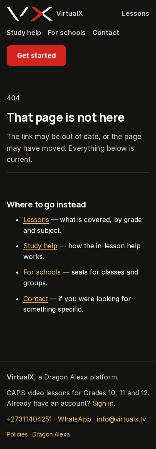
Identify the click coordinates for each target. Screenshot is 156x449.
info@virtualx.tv (121, 419)
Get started (36, 55)
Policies (17, 434)
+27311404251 (29, 419)
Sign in (103, 403)
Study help (24, 32)
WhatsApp (74, 419)
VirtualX (69, 13)
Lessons (135, 13)
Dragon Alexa (51, 434)
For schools (67, 32)
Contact (105, 32)
